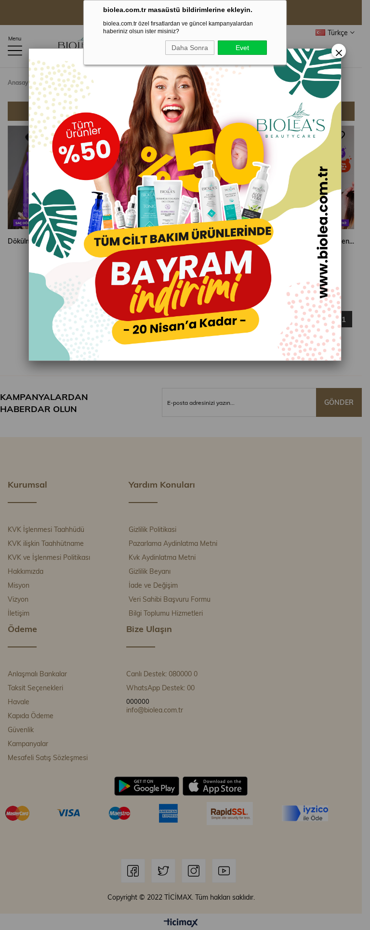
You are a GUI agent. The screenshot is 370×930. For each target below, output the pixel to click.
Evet (242, 48)
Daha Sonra (190, 48)
